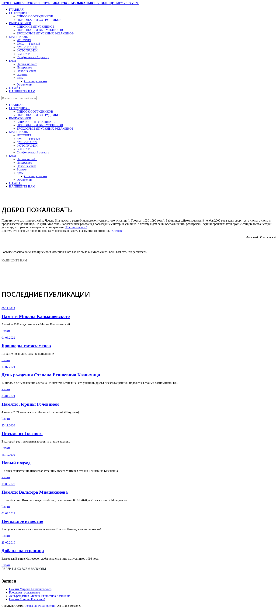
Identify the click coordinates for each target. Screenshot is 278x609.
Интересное (24, 67)
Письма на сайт (27, 64)
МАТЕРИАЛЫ (19, 36)
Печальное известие (22, 521)
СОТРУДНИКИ (19, 13)
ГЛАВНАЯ (16, 9)
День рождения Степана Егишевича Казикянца (51, 374)
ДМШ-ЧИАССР (27, 47)
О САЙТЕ (15, 87)
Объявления (24, 84)
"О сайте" (117, 230)
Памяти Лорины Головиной (30, 404)
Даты (20, 77)
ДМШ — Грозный (28, 43)
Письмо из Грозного (22, 433)
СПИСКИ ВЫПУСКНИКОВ (36, 26)
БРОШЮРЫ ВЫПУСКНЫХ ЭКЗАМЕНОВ (45, 33)
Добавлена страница (23, 550)
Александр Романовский (39, 605)
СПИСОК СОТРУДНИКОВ (35, 16)
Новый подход (16, 462)
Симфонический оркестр (33, 57)
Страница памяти (35, 81)
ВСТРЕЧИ (23, 53)
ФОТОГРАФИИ (27, 50)
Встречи (22, 74)
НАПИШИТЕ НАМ (22, 91)
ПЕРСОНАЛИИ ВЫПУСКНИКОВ (40, 30)
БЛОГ (13, 60)
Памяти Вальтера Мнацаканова (35, 492)
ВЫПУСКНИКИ (20, 23)
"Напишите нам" (76, 227)
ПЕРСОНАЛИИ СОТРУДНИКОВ (39, 19)
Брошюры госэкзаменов (26, 345)
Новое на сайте (26, 70)
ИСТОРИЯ (24, 40)
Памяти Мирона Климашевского (36, 316)
